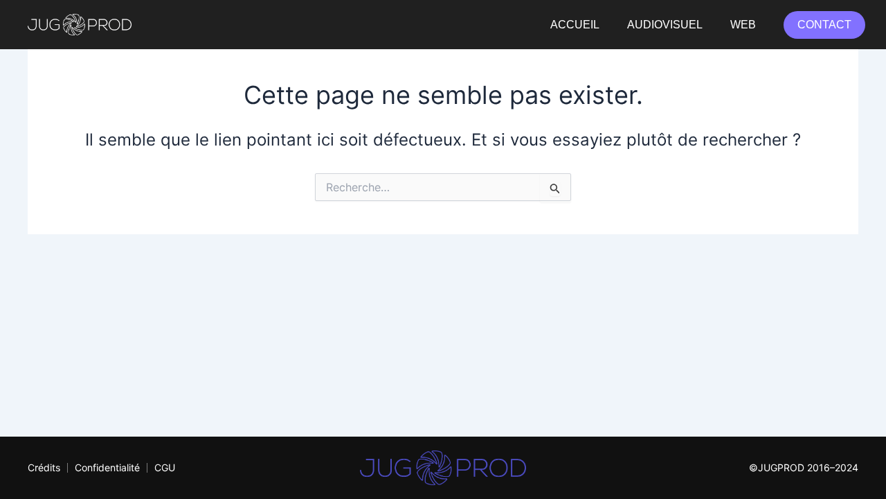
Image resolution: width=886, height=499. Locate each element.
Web (743, 24)
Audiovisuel (665, 24)
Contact (824, 24)
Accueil (574, 24)
